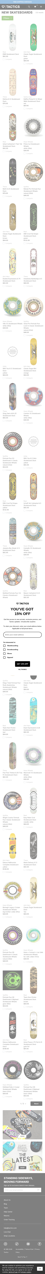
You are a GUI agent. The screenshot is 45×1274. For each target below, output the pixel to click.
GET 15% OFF (22, 664)
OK (40, 1269)
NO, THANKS (22, 669)
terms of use (13, 1272)
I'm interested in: (9, 642)
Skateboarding (12, 645)
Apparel (10, 657)
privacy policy (26, 1272)
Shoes (9, 653)
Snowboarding (12, 649)
